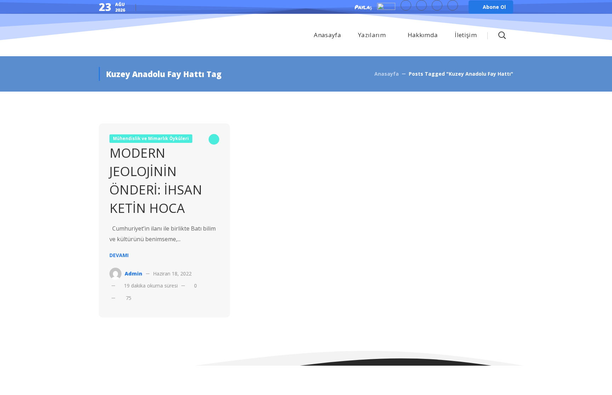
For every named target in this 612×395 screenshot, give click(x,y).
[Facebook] (421, 5)
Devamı (119, 255)
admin (133, 273)
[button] (491, 7)
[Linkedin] (437, 5)
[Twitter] (406, 5)
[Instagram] (452, 5)
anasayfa (386, 73)
